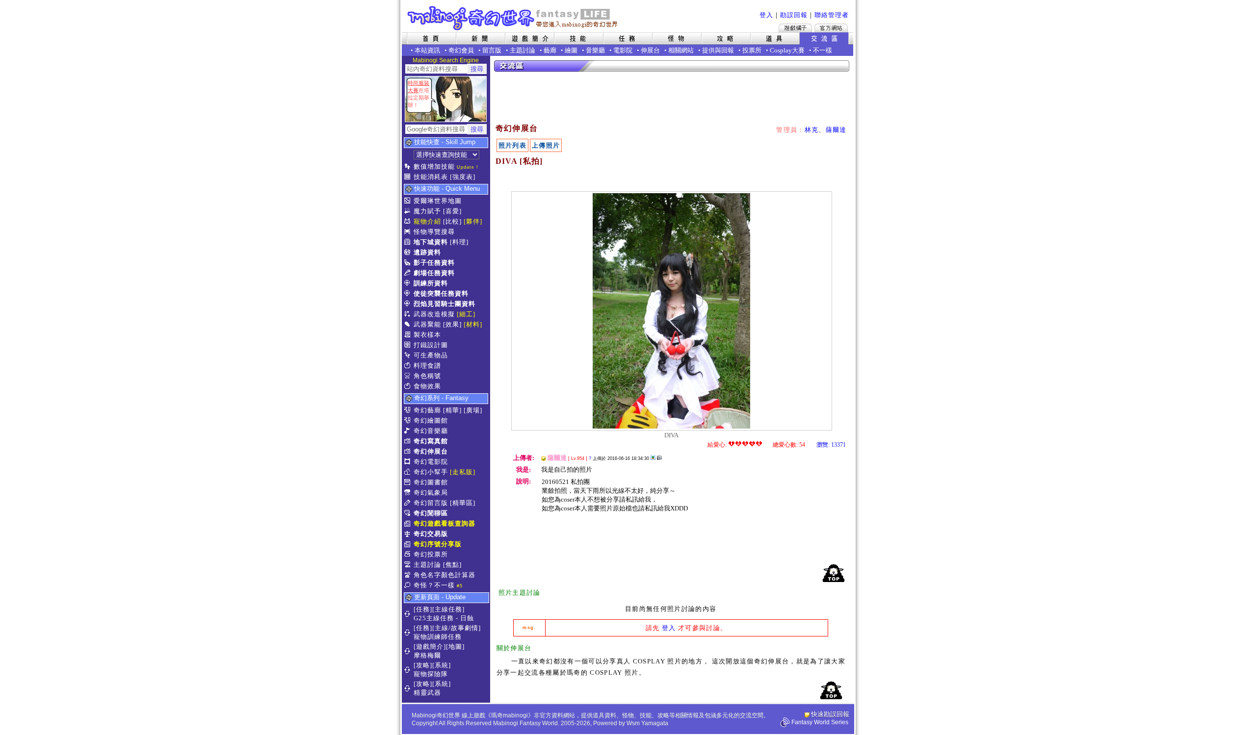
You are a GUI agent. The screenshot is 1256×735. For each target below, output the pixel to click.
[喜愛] (452, 211)
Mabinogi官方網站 (831, 28)
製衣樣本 (427, 334)
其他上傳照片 (653, 457)
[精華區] (462, 503)
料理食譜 (427, 365)
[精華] (452, 410)
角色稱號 (427, 376)
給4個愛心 (752, 443)
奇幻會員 (461, 50)
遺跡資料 (427, 252)
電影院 (622, 50)
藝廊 (550, 50)
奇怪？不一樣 (434, 585)
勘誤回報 (794, 15)
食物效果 (427, 386)
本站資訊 (427, 50)
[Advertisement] (672, 98)
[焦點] (452, 564)
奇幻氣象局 (431, 492)
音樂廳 (595, 50)
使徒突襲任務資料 (441, 293)
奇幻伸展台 (431, 451)
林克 (812, 129)
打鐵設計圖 (431, 345)
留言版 (491, 50)
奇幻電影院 (431, 461)
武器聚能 (427, 324)
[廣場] (473, 410)
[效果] (452, 324)
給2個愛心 (738, 443)
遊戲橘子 (795, 28)
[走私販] (462, 472)
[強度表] (462, 176)
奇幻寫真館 (431, 441)
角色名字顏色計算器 (444, 575)
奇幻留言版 (431, 503)
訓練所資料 (431, 283)
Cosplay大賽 (787, 50)
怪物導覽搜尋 (434, 231)
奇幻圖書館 (431, 482)
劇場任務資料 (434, 273)
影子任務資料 (434, 262)
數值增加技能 (434, 166)
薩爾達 (836, 129)
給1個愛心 (731, 443)
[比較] (452, 221)
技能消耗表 (431, 176)
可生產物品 (431, 355)
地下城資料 (431, 242)
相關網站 (681, 50)
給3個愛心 (745, 443)
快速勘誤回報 (830, 714)
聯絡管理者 (831, 15)
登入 (766, 15)
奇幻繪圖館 (431, 420)
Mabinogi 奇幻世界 (513, 18)
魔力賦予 (427, 211)
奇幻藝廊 (427, 410)
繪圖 (571, 50)
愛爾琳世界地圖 (438, 200)
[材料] (473, 324)
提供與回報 (718, 50)
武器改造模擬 (434, 314)
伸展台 (650, 50)
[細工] (466, 314)
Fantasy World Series (819, 722)
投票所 (751, 50)
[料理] (459, 242)
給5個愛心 (759, 443)
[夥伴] (473, 221)
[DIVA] (671, 426)
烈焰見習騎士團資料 (444, 303)
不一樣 (822, 50)
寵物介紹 (427, 221)
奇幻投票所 (431, 554)
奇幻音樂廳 (431, 430)
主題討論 (522, 50)
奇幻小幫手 (431, 472)
